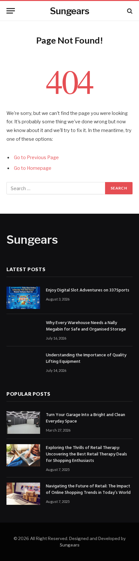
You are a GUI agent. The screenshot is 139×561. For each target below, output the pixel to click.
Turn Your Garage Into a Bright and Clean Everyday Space (85, 418)
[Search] (129, 11)
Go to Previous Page (36, 157)
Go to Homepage (32, 168)
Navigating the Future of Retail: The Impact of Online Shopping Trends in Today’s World (88, 489)
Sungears (70, 544)
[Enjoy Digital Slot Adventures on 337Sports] (23, 298)
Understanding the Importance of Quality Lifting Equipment (86, 358)
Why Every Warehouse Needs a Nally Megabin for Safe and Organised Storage (86, 326)
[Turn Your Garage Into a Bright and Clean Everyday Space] (23, 422)
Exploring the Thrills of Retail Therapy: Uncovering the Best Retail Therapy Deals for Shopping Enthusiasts (86, 454)
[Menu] (10, 11)
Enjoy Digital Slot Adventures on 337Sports (87, 290)
